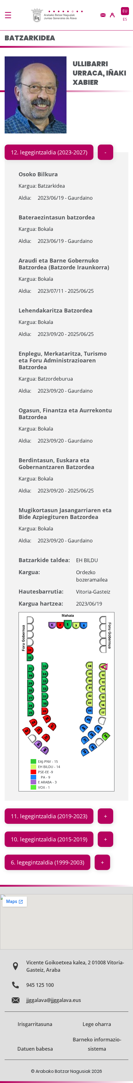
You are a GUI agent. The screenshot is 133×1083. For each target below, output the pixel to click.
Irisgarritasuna (35, 1024)
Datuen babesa (35, 1048)
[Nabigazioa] (8, 15)
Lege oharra (97, 1024)
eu (124, 11)
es (125, 19)
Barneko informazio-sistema (97, 1044)
